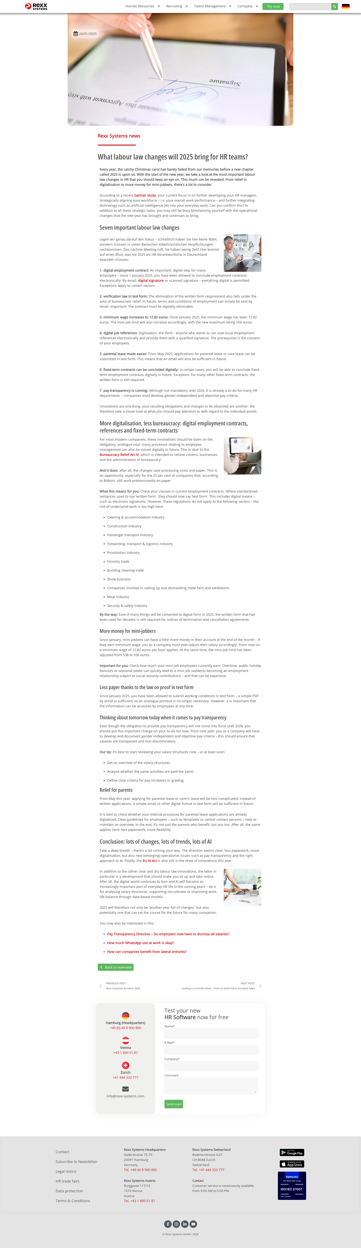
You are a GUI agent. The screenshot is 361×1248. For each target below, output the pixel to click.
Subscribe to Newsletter (76, 1161)
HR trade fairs (68, 1181)
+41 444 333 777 (125, 1077)
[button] (142, 6)
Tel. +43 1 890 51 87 (139, 1201)
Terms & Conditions (73, 1200)
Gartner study (145, 195)
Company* (172, 1059)
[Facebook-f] (168, 1224)
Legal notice (66, 1171)
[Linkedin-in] (185, 1224)
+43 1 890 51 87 (125, 1052)
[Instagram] (176, 1224)
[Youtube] (193, 1224)
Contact (62, 1151)
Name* (170, 1026)
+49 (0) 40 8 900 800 (125, 1028)
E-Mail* (170, 1043)
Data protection (69, 1190)
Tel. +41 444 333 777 (208, 1170)
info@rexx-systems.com (125, 1096)
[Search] (334, 6)
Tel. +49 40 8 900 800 (140, 1170)
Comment (172, 1075)
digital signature (151, 280)
